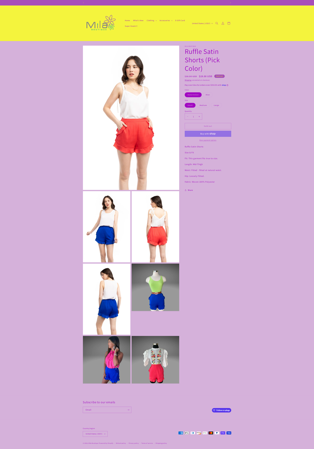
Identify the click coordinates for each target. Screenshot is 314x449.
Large (218, 106)
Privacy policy (134, 443)
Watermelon (195, 95)
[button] (151, 20)
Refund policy (121, 443)
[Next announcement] (230, 2)
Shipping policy (161, 443)
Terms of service (147, 443)
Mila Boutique (93, 443)
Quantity (188, 111)
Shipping (188, 80)
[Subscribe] (128, 410)
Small (192, 106)
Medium (205, 106)
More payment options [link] (207, 140)
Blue (209, 95)
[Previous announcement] (83, 2)
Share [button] (190, 190)
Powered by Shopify (106, 443)
